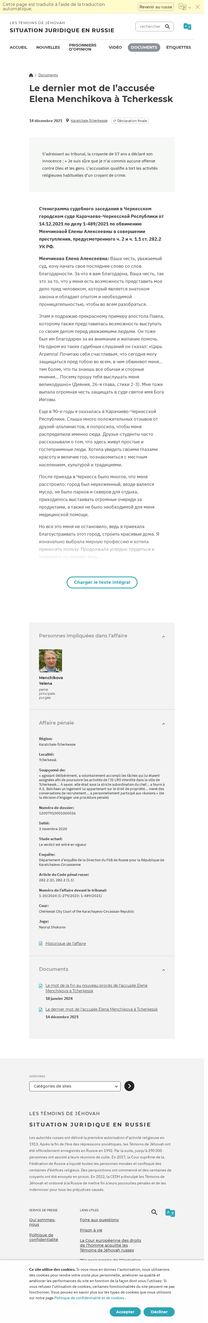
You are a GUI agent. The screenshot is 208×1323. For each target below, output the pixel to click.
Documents (144, 47)
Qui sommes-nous (42, 1222)
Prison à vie (91, 1230)
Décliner (159, 1311)
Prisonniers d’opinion (82, 47)
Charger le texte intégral (102, 582)
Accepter (125, 1311)
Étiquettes (178, 47)
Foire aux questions (99, 1219)
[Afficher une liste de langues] (184, 7)
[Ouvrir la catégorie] (129, 1086)
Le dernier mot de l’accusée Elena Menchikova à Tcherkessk (102, 1009)
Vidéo (115, 47)
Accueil (18, 47)
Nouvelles (48, 47)
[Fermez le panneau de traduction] (198, 7)
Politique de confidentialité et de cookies (89, 1297)
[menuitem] (18, 47)
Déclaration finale (132, 120)
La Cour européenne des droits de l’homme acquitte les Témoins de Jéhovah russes (110, 1245)
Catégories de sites (52, 1086)
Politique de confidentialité (43, 1237)
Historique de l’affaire (66, 943)
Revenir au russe (155, 6)
